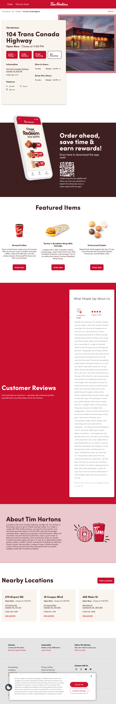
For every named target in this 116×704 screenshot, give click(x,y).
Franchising (13, 667)
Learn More (46, 650)
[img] (91, 669)
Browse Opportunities (17, 650)
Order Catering (39, 55)
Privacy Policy (47, 667)
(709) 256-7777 (12, 75)
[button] (8, 687)
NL (13, 11)
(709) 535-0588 (88, 611)
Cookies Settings (79, 691)
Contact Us (12, 672)
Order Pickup (11, 55)
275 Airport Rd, (13, 606)
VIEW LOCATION (10, 616)
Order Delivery (24, 55)
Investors (12, 670)
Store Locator (80, 650)
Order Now (19, 267)
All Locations (6, 11)
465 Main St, (92, 606)
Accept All (79, 684)
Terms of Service (48, 670)
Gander (18, 11)
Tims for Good (22, 4)
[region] (52, 686)
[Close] (91, 676)
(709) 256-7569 (11, 611)
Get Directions (54, 55)
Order (10, 4)
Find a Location (105, 580)
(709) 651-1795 (50, 611)
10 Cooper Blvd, (52, 606)
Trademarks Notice (49, 672)
